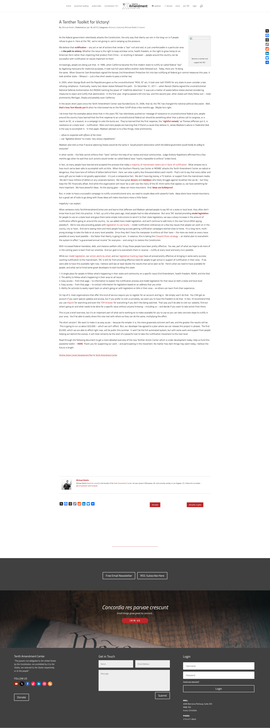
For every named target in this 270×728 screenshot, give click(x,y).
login (195, 6)
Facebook (94, 485)
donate (155, 504)
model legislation (77, 256)
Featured (120, 27)
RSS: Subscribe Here (152, 575)
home (68, 6)
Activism (112, 27)
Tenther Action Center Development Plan (76, 355)
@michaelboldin (82, 485)
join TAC (186, 6)
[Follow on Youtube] (16, 684)
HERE (80, 343)
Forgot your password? (191, 681)
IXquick (70, 302)
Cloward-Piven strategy (167, 236)
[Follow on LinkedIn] (39, 684)
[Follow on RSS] (50, 684)
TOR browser (107, 302)
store (178, 6)
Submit (162, 695)
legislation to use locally (117, 224)
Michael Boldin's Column (135, 27)
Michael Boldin (68, 27)
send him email (92, 483)
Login (218, 688)
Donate (21, 697)
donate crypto (195, 504)
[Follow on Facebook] (27, 684)
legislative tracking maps (131, 256)
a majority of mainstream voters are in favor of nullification (158, 164)
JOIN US (135, 620)
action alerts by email (100, 256)
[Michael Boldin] (66, 488)
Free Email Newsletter (119, 575)
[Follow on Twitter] (22, 684)
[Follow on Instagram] (44, 684)
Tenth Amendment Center (106, 355)
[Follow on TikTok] (33, 684)
